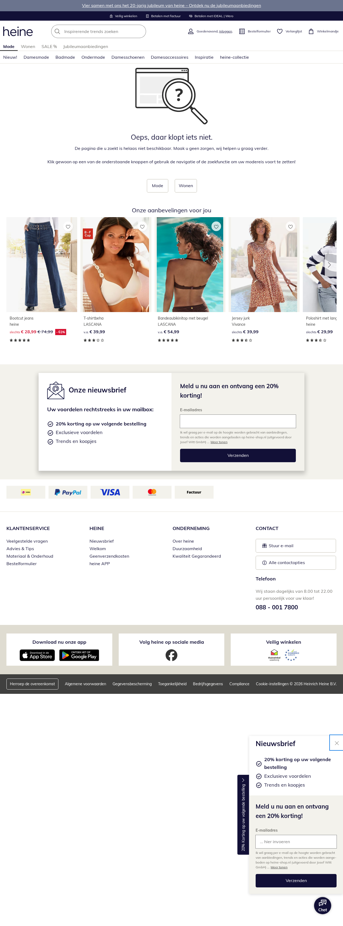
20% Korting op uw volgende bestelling (243, 817)
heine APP (100, 563)
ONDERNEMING (191, 528)
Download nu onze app (59, 642)
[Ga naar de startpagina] (18, 31)
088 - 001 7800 (277, 607)
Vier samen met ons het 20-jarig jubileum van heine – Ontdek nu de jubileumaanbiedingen (171, 5)
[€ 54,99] (190, 264)
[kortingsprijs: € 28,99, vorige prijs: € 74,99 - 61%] (41, 264)
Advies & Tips (20, 548)
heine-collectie (234, 57)
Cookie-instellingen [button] (272, 683)
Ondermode (93, 57)
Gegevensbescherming (132, 683)
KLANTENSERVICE (28, 528)
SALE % (49, 46)
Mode (8, 46)
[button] (331, 265)
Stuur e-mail (280, 547)
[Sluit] (337, 742)
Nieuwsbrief (102, 541)
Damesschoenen (127, 57)
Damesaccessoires (169, 57)
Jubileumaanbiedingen (85, 46)
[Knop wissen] (140, 31)
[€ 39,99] (115, 264)
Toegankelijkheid (172, 683)
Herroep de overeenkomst (32, 683)
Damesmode (36, 57)
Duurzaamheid (187, 548)
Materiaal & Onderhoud (29, 556)
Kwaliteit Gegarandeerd (197, 556)
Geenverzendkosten (109, 556)
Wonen (28, 46)
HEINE (97, 528)
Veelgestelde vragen (27, 541)
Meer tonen (279, 867)
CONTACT (267, 528)
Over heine (183, 541)
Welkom (98, 548)
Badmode (65, 57)
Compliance (239, 683)
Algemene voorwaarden (85, 683)
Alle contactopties (287, 562)
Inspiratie (204, 57)
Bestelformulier (21, 563)
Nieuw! (10, 57)
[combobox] (110, 31)
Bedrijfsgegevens (208, 683)
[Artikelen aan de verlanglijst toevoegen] (68, 226)
